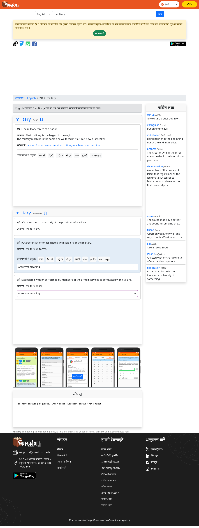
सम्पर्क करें (61, 468)
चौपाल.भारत (106, 499)
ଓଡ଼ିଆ (60, 155)
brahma (151, 149)
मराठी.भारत (106, 449)
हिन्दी (51, 155)
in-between (153, 135)
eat (149, 243)
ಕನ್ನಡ (68, 155)
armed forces (35, 145)
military (23, 119)
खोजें (160, 14)
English (31, 98)
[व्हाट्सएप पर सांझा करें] (28, 43)
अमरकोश (19, 98)
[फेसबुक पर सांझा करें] (34, 43)
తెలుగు (42, 155)
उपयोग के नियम (64, 461)
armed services (53, 145)
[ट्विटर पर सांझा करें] (22, 43)
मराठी (77, 259)
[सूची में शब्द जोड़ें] (41, 119)
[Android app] (24, 475)
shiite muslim (155, 166)
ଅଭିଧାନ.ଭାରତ (108, 480)
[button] (22, 367)
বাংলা (77, 155)
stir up (151, 115)
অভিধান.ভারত (106, 486)
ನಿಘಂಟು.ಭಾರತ (108, 474)
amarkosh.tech (110, 492)
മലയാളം (96, 155)
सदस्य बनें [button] (99, 33)
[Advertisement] (99, 70)
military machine (73, 145)
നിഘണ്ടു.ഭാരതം (110, 468)
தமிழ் (84, 155)
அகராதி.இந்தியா (110, 461)
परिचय (60, 449)
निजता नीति (62, 455)
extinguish (153, 125)
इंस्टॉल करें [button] (77, 376)
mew (150, 216)
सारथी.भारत (106, 505)
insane (151, 254)
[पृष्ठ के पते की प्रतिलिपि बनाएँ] (16, 43)
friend (150, 230)
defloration (153, 267)
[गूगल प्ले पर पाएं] (178, 43)
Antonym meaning (29, 267)
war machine (92, 145)
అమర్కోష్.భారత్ (109, 455)
